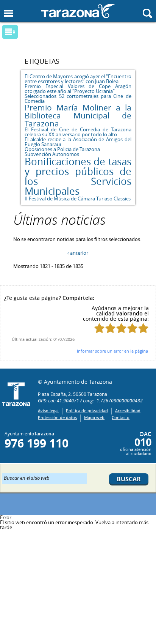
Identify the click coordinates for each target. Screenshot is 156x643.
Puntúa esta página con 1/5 (99, 328)
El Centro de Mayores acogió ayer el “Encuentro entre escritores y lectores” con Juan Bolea (78, 79)
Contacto (120, 417)
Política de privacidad (87, 410)
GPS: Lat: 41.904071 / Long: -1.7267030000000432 (90, 400)
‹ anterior (77, 252)
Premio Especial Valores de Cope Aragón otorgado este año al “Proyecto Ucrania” (78, 89)
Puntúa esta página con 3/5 (121, 328)
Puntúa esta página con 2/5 (110, 328)
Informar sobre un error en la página (112, 351)
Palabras (22, 32)
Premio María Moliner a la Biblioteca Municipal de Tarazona (78, 115)
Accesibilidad (127, 410)
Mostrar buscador (147, 13)
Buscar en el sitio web (27, 477)
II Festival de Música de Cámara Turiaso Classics (78, 198)
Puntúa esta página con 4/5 (132, 328)
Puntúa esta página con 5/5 (143, 328)
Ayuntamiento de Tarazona (78, 11)
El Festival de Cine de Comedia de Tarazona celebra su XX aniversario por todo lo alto (78, 132)
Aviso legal (48, 410)
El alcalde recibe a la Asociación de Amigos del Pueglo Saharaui (78, 142)
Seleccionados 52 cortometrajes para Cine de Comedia (78, 98)
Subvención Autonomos (52, 154)
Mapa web (94, 417)
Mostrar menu (8, 13)
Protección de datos (57, 417)
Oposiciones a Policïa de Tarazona (62, 149)
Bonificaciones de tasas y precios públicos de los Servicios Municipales (78, 176)
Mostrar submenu (10, 32)
